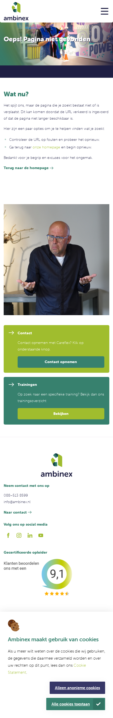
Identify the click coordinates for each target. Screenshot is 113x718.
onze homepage (46, 147)
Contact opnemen (61, 361)
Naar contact (15, 512)
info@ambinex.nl (17, 501)
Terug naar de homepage (26, 167)
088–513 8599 (16, 495)
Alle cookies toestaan (71, 704)
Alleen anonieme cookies (77, 687)
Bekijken (61, 413)
